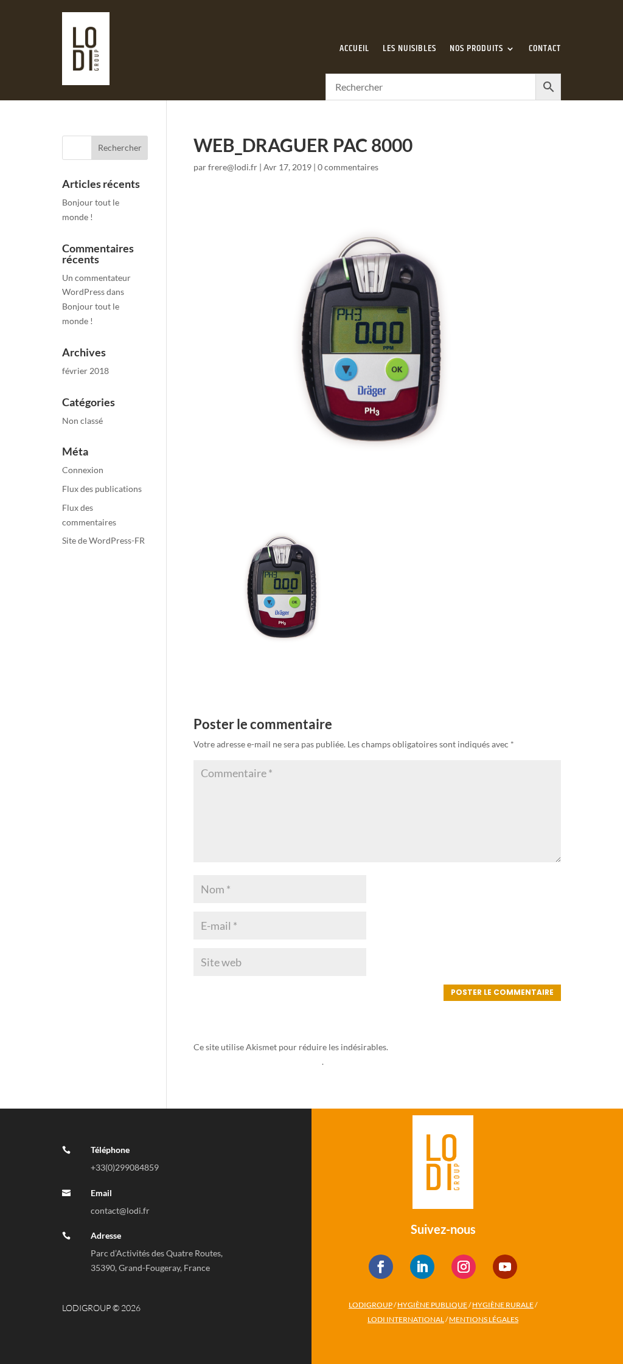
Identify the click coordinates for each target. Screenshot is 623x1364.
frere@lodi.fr (232, 167)
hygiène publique (432, 1304)
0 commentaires (348, 167)
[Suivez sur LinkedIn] (422, 1267)
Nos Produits (476, 48)
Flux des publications (102, 488)
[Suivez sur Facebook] (381, 1267)
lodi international (405, 1319)
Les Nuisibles (409, 48)
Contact (545, 48)
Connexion (82, 470)
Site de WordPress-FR (103, 540)
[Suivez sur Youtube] (505, 1267)
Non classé (82, 420)
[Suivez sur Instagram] (463, 1267)
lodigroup (370, 1304)
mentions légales (483, 1319)
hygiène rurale (503, 1304)
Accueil (354, 48)
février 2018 (85, 370)
